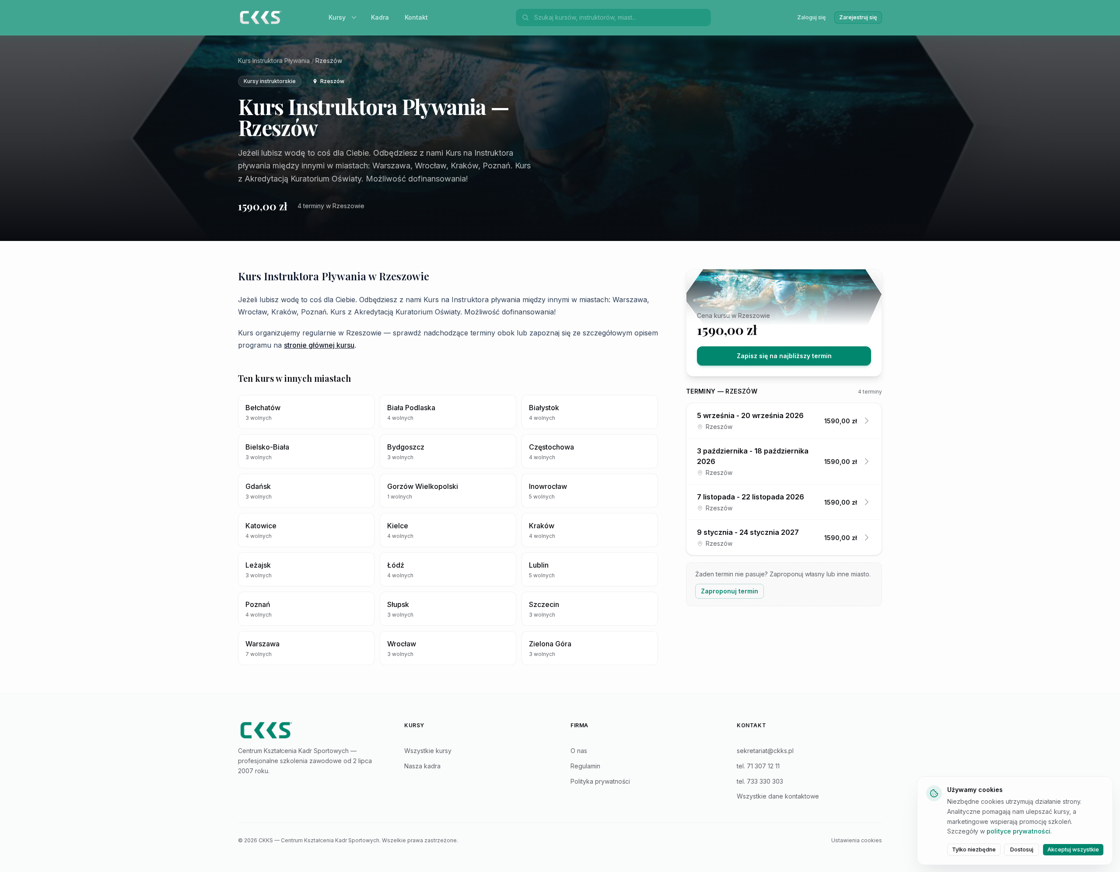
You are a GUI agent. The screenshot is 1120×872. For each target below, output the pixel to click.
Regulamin (585, 766)
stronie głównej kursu (319, 345)
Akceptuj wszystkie (1073, 849)
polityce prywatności (1018, 831)
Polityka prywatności (600, 781)
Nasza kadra (422, 766)
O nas (578, 750)
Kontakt (416, 17)
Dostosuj (1021, 849)
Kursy (337, 17)
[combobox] (620, 17)
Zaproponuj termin (729, 591)
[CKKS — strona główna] (310, 730)
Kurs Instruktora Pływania (274, 60)
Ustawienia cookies (856, 840)
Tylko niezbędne (974, 849)
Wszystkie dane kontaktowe (778, 796)
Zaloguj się (811, 17)
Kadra (380, 17)
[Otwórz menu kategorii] (355, 17)
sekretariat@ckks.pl (765, 750)
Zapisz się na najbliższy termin (784, 355)
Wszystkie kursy (428, 750)
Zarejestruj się (858, 17)
